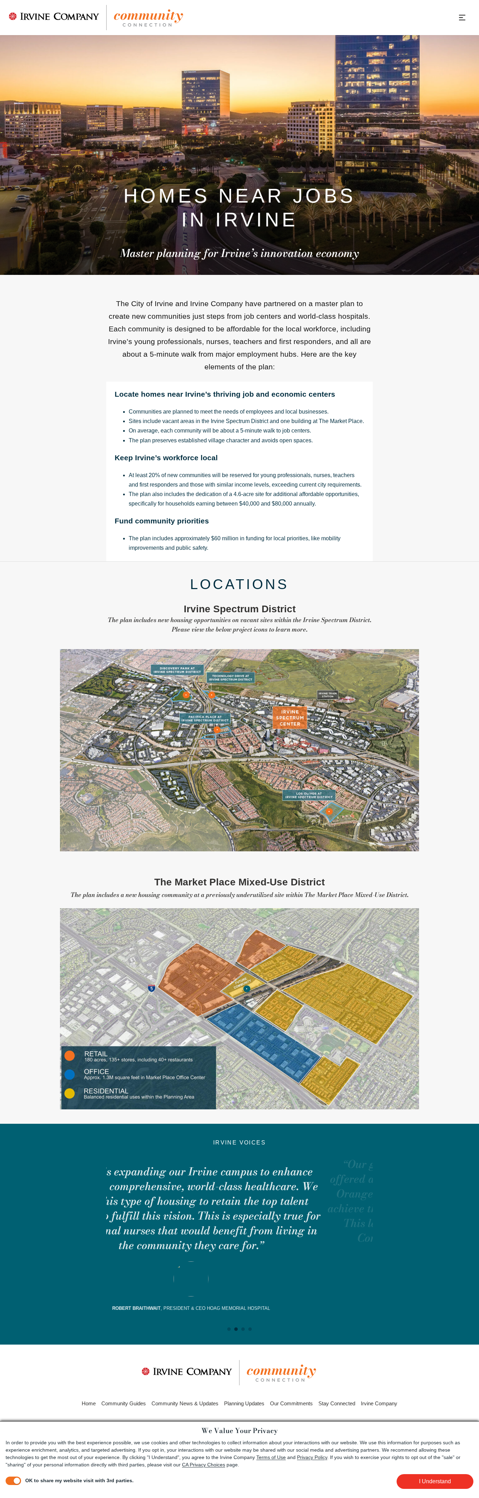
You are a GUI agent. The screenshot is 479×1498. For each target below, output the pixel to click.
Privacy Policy (312, 1457)
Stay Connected (336, 1403)
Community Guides (123, 1403)
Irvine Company (379, 1403)
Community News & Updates (184, 1403)
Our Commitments (291, 1403)
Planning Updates (244, 1403)
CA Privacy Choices (203, 1464)
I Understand (435, 1481)
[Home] (96, 17)
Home (89, 1403)
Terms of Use (271, 1457)
